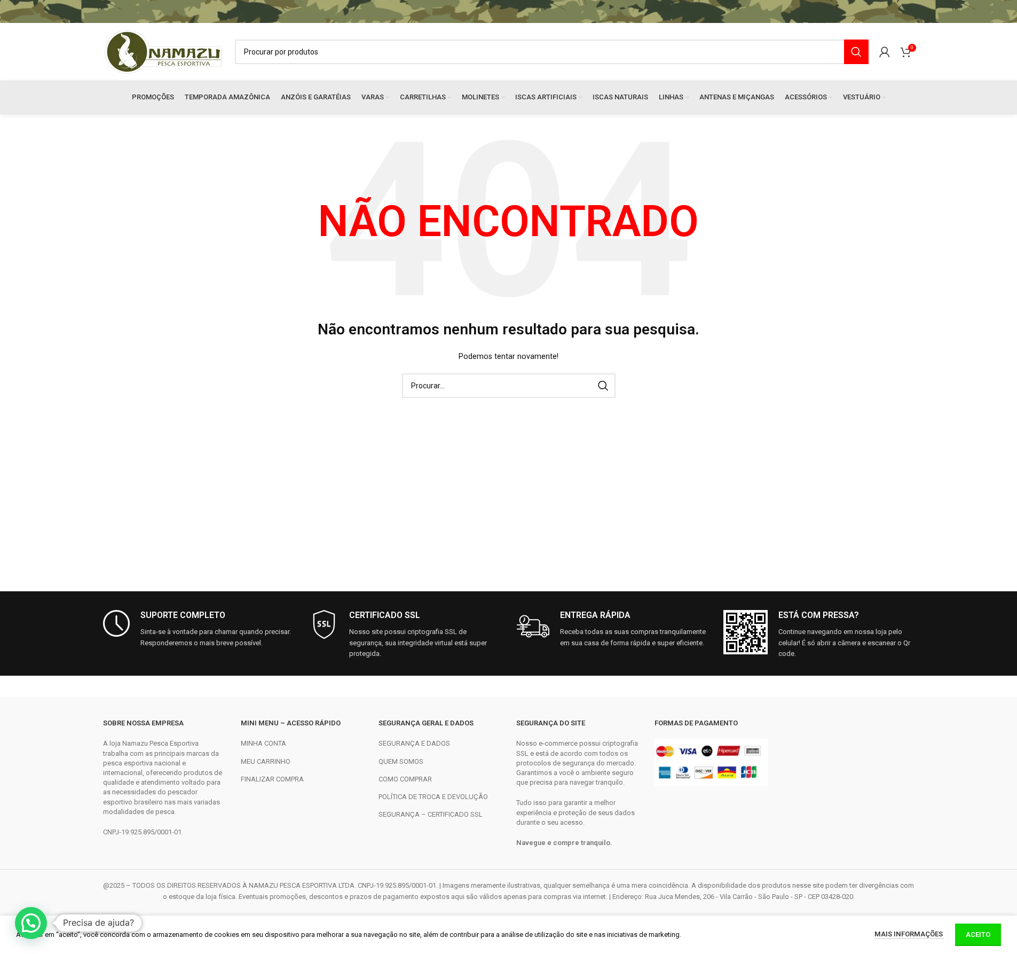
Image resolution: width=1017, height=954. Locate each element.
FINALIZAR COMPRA (272, 779)
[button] (31, 923)
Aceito (978, 934)
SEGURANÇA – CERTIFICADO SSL (431, 814)
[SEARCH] (856, 52)
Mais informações (909, 934)
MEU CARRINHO (265, 761)
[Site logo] (163, 51)
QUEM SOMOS (401, 761)
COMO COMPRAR (405, 779)
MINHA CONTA (263, 743)
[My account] (884, 51)
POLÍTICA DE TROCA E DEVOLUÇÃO (433, 797)
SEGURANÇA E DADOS (414, 743)
